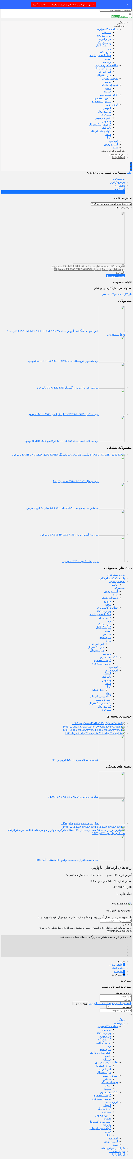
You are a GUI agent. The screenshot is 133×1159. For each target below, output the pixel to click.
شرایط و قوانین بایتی (113, 150)
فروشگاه (119, 25)
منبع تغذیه (105, 52)
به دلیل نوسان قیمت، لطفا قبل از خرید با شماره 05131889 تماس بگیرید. (63, 4)
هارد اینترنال (104, 75)
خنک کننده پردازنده (100, 55)
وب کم (107, 61)
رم (109, 48)
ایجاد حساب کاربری (100, 1003)
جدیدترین (119, 185)
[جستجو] (130, 14)
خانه (129, 172)
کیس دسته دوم (102, 98)
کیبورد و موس (103, 117)
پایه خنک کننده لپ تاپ (112, 578)
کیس (108, 58)
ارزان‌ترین (119, 188)
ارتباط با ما (118, 157)
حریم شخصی (117, 154)
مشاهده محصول (115, 275)
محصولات (119, 587)
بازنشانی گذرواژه (122, 1003)
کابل (108, 137)
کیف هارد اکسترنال (100, 124)
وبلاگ (121, 22)
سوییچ (107, 91)
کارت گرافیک (103, 45)
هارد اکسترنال (103, 68)
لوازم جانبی (111, 104)
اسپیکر (107, 107)
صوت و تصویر (110, 78)
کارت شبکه (104, 42)
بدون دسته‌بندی (116, 574)
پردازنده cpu (104, 35)
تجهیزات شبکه (109, 84)
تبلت (115, 147)
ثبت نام (126, 924)
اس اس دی (104, 71)
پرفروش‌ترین (117, 182)
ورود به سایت (80, 1003)
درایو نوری (105, 38)
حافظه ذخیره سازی (106, 65)
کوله (108, 693)
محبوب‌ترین (118, 178)
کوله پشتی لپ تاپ (100, 131)
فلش (108, 134)
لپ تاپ (113, 140)
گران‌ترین (119, 191)
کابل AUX (98, 689)
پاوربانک (106, 127)
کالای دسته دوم (109, 94)
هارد (108, 640)
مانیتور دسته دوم (101, 101)
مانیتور (107, 81)
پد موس (106, 121)
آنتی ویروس (111, 144)
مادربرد (106, 32)
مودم (108, 88)
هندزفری (106, 114)
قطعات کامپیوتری (107, 29)
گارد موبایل (104, 111)
